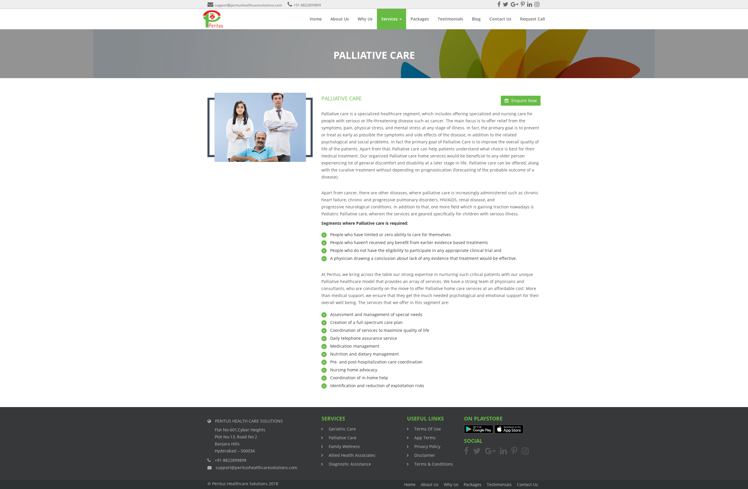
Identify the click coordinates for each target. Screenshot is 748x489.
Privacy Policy (427, 446)
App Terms (425, 437)
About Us (339, 19)
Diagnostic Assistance (350, 464)
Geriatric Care (342, 429)
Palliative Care (342, 437)
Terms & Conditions (433, 464)
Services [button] (390, 19)
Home (316, 19)
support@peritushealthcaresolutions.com (248, 5)
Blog (476, 19)
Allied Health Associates (352, 455)
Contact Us (500, 19)
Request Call (532, 19)
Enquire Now (524, 100)
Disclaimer (424, 455)
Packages (420, 19)
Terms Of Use (427, 429)
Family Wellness (344, 446)
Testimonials (450, 19)
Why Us (365, 19)
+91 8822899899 (307, 5)
